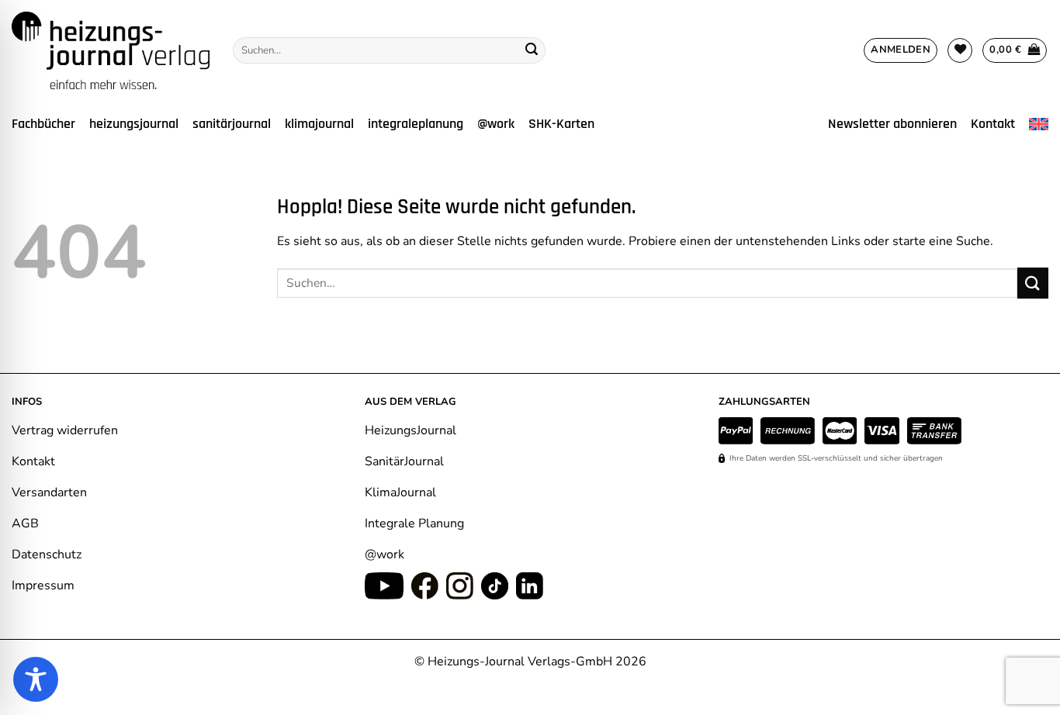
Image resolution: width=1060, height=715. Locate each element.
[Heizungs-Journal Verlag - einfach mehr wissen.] (111, 50)
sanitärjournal (231, 124)
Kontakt (993, 124)
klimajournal (319, 124)
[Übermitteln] (531, 50)
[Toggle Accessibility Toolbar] (36, 679)
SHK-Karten (561, 124)
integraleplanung (415, 124)
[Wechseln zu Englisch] (1038, 124)
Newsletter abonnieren (892, 124)
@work (495, 124)
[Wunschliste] (959, 50)
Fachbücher (43, 124)
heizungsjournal (133, 124)
